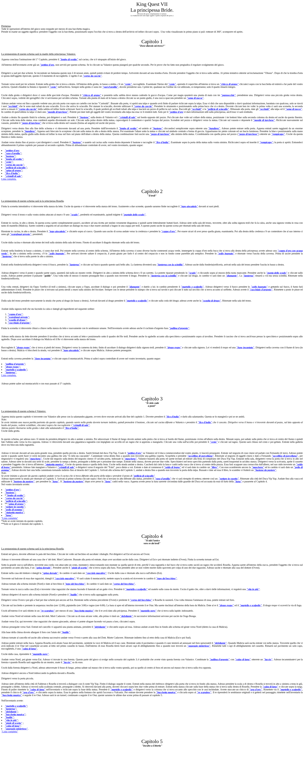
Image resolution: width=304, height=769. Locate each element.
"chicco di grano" (229, 84)
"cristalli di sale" (127, 117)
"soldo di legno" (172, 467)
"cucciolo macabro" (96, 573)
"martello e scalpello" (192, 286)
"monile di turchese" (57, 112)
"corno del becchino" (124, 583)
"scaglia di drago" (211, 300)
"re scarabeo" (47, 610)
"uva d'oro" (255, 689)
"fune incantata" (245, 347)
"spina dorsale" (43, 567)
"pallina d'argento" (179, 328)
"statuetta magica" (54, 464)
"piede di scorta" (79, 567)
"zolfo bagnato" (56, 253)
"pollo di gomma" (14, 509)
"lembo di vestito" (69, 59)
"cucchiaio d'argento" (260, 289)
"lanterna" (7, 256)
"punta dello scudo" (276, 272)
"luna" (55, 481)
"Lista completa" (9, 518)
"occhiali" (12, 106)
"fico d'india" (162, 142)
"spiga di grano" (13, 170)
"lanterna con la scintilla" (170, 264)
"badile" (73, 594)
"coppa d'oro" (168, 231)
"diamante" (232, 275)
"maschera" (35, 458)
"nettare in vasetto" (229, 478)
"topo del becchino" (166, 578)
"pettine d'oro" (134, 453)
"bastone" (84, 117)
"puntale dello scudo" (134, 214)
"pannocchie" (228, 95)
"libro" (214, 467)
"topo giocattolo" (189, 206)
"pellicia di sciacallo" (218, 109)
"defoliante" (126, 616)
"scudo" (74, 214)
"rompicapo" (278, 134)
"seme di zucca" (195, 98)
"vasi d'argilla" (110, 87)
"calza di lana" (29, 648)
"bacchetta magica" (83, 610)
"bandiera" (214, 128)
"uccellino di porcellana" (200, 456)
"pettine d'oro (47, 64)
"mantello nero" (148, 610)
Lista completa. (8, 179)
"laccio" (268, 659)
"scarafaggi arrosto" (20, 234)
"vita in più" (253, 589)
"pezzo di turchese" (31, 123)
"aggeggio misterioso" (198, 645)
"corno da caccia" (92, 76)
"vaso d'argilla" (13, 153)
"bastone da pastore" (265, 470)
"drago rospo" (23, 347)
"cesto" (128, 84)
